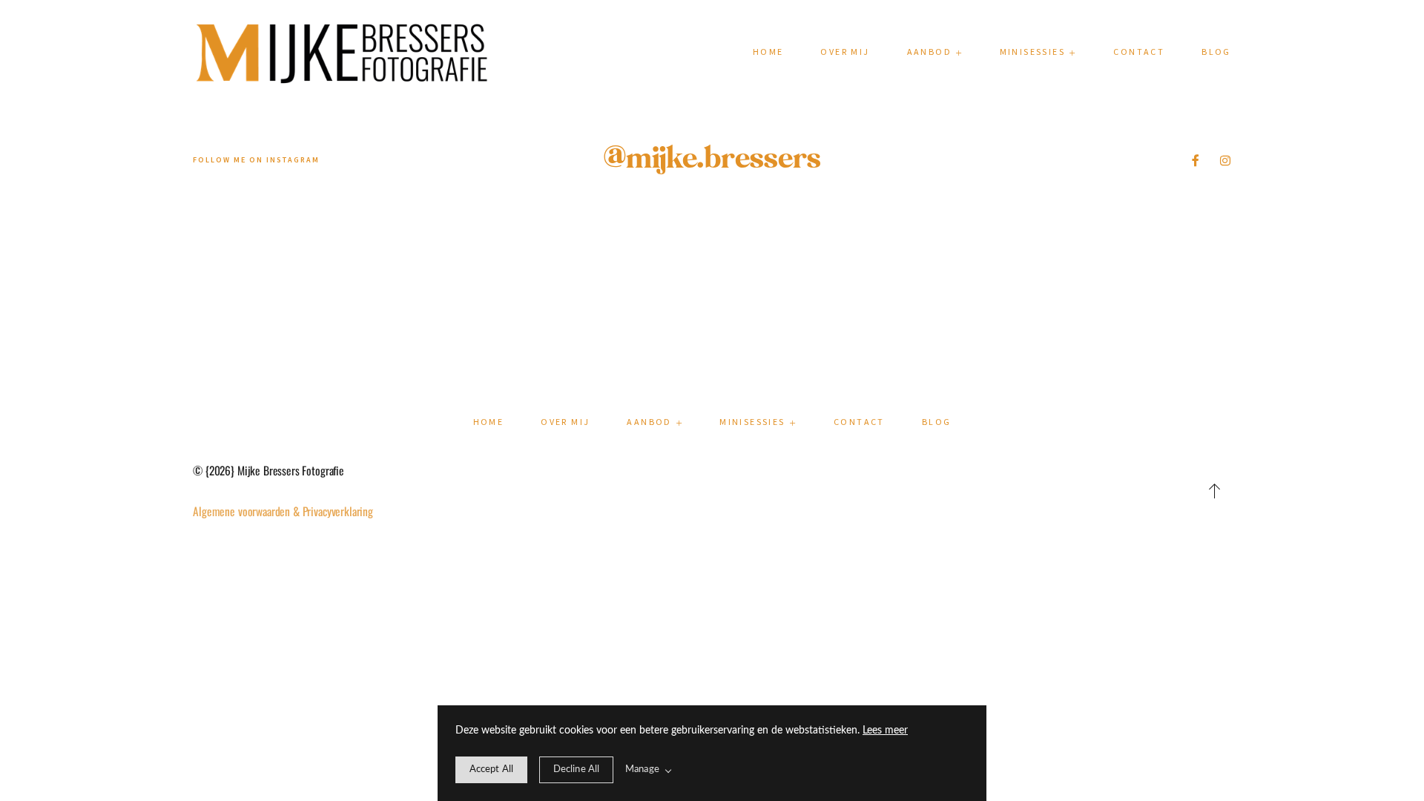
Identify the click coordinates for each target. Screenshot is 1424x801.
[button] (1038, 52)
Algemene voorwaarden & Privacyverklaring (283, 511)
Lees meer (885, 730)
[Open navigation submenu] (959, 52)
